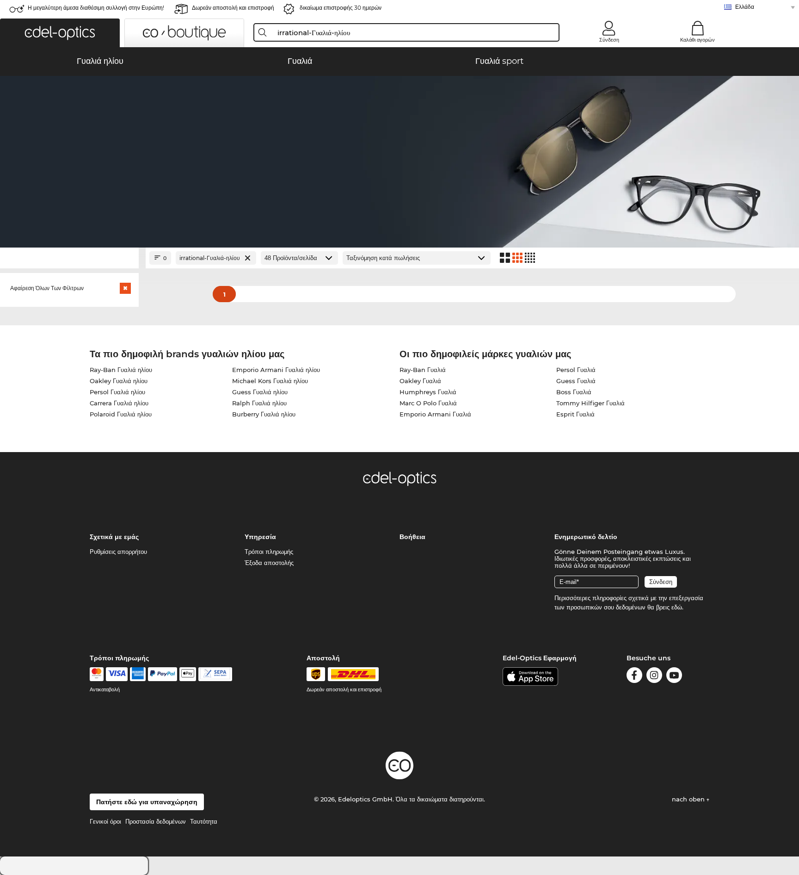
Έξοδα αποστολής (269, 562)
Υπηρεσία (260, 537)
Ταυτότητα (203, 821)
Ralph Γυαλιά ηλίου (259, 403)
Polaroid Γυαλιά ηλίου (121, 414)
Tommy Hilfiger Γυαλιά (590, 403)
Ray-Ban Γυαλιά (423, 369)
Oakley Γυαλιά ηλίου (119, 381)
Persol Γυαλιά (576, 369)
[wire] (215, 674)
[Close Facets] (69, 258)
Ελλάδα (744, 6)
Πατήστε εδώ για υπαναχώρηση (146, 802)
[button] (60, 33)
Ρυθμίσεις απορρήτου (118, 551)
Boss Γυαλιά (573, 392)
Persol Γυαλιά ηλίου (117, 392)
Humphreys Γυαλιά (428, 392)
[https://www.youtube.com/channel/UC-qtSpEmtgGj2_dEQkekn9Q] (674, 676)
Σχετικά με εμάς (114, 537)
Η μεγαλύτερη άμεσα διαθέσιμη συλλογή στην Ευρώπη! (96, 7)
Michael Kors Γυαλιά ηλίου (270, 381)
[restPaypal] (162, 674)
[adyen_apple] (187, 674)
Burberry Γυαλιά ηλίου (263, 414)
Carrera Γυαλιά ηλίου (119, 403)
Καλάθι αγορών (697, 40)
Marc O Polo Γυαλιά (428, 403)
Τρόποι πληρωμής (269, 551)
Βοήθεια (412, 537)
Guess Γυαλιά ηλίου (260, 392)
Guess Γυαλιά (576, 381)
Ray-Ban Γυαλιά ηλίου (121, 369)
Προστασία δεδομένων (155, 821)
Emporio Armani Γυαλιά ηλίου (276, 369)
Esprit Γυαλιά (575, 414)
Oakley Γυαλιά (420, 381)
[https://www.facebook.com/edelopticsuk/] (634, 676)
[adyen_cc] (97, 674)
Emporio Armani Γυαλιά (435, 414)
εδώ (676, 607)
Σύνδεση (609, 40)
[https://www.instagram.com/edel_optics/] (654, 676)
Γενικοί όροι (105, 821)
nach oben (689, 799)
